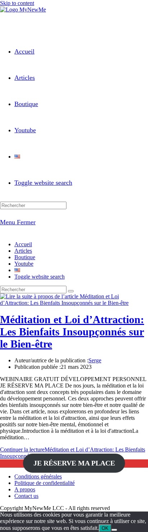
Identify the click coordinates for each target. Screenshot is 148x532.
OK (105, 528)
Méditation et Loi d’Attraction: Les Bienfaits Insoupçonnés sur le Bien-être (72, 331)
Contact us (26, 496)
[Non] (114, 530)
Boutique (24, 257)
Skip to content (17, 3)
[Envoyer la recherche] (71, 291)
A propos (24, 489)
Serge (94, 360)
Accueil (23, 244)
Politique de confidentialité (44, 483)
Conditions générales (38, 476)
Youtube (23, 264)
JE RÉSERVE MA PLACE (74, 463)
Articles (23, 251)
